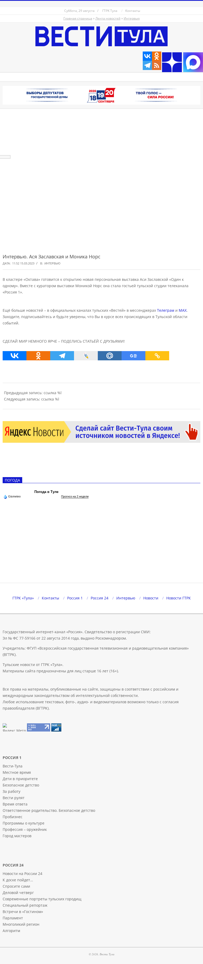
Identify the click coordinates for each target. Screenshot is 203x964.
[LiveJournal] (86, 355)
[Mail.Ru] (110, 355)
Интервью (132, 18)
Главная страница (77, 18)
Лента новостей (108, 18)
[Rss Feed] (156, 65)
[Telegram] (147, 65)
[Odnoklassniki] (156, 56)
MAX (183, 310)
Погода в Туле (46, 492)
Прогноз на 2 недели (75, 496)
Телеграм (165, 310)
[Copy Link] (157, 355)
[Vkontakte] (147, 56)
